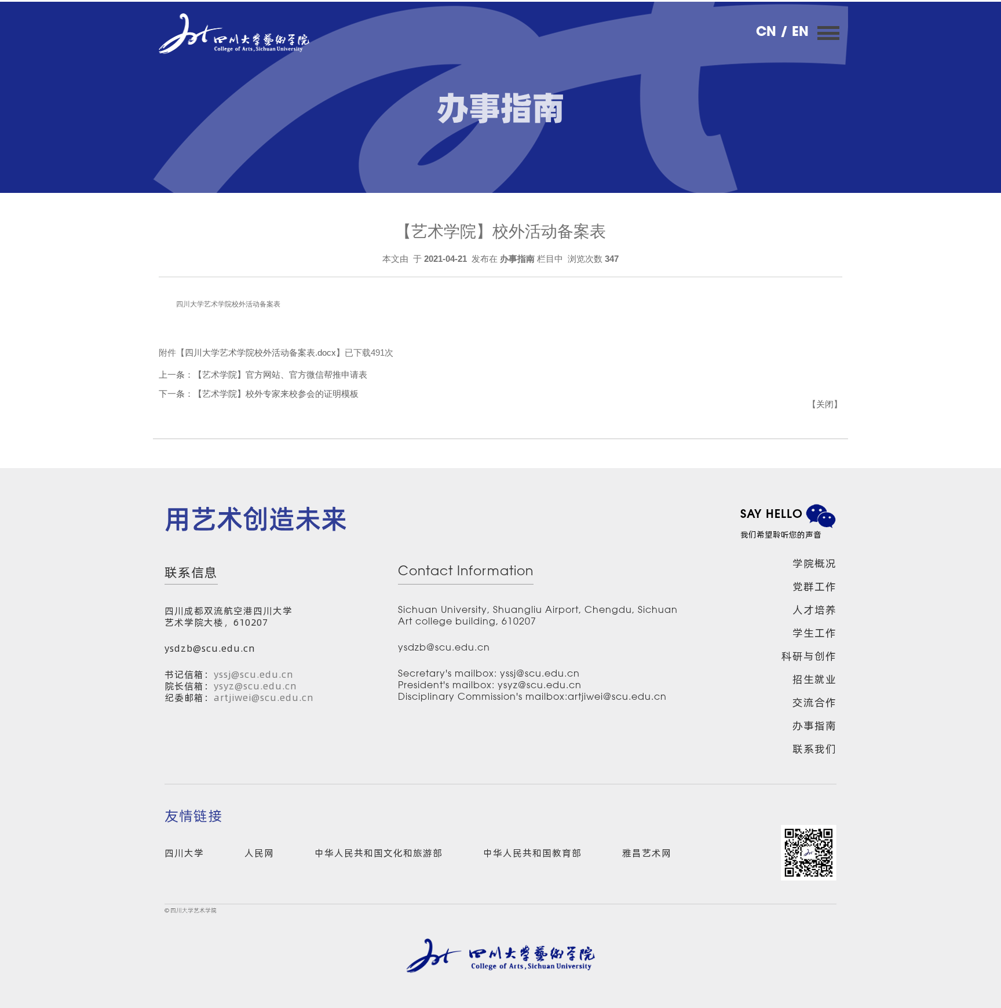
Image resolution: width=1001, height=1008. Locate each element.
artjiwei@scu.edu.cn (264, 697)
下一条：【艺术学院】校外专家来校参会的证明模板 (259, 394)
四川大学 (184, 852)
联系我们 (814, 749)
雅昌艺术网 (646, 852)
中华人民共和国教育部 (532, 852)
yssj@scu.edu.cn (254, 674)
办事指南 (814, 725)
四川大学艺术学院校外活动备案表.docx (260, 352)
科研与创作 (808, 656)
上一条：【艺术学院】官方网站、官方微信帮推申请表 (263, 374)
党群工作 (814, 586)
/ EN (794, 33)
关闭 (825, 404)
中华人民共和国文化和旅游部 (379, 852)
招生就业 (814, 679)
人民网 (259, 852)
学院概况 (814, 563)
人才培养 (814, 609)
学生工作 (814, 633)
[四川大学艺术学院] (234, 33)
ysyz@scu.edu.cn (255, 686)
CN (768, 33)
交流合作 (814, 702)
